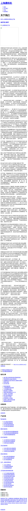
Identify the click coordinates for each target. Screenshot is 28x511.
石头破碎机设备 (11, 501)
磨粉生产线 (12, 19)
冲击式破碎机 (4, 445)
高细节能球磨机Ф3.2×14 (9, 392)
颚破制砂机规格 (7, 401)
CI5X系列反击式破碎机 (9, 439)
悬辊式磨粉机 (4, 453)
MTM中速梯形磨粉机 (8, 458)
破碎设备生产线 (14, 500)
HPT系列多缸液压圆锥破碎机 (10, 433)
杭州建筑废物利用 (7, 371)
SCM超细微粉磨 (7, 467)
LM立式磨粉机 (7, 464)
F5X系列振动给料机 (8, 479)
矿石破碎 (17, 501)
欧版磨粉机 (17, 498)
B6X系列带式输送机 (8, 485)
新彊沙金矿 (6, 382)
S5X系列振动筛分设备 (9, 476)
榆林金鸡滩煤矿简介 (7, 369)
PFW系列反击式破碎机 (9, 441)
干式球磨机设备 (7, 389)
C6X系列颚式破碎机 (8, 426)
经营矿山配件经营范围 (9, 399)
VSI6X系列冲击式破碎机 (9, 448)
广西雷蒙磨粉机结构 (8, 387)
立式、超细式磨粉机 (6, 462)
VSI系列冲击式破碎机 (9, 451)
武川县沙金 (6, 383)
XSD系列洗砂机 (7, 483)
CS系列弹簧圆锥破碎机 (9, 434)
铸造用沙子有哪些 (8, 390)
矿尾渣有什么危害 (8, 398)
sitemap (21, 501)
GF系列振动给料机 (8, 480)
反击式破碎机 (4, 437)
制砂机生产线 (4, 498)
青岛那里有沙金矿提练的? (10, 379)
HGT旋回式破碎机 (8, 421)
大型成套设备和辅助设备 (7, 470)
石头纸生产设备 (7, 396)
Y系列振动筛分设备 (8, 477)
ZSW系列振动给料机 (8, 482)
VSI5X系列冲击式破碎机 (9, 449)
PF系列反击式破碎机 (8, 443)
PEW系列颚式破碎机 (8, 424)
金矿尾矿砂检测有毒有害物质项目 (12, 377)
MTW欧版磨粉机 (7, 459)
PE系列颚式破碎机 (8, 423)
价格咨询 (3, 509)
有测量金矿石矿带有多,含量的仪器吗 (12, 380)
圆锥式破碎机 (4, 429)
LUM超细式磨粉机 (8, 466)
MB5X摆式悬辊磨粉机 (9, 456)
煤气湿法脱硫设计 (8, 395)
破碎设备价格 (22, 500)
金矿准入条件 (5, 22)
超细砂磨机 (7, 500)
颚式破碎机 (3, 419)
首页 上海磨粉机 (5, 19)
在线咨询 (3, 413)
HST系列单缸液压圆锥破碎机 (10, 431)
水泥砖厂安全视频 (8, 393)
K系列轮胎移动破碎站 (9, 474)
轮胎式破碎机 (6, 386)
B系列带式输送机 (7, 486)
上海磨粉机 (10, 498)
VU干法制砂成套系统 (8, 473)
